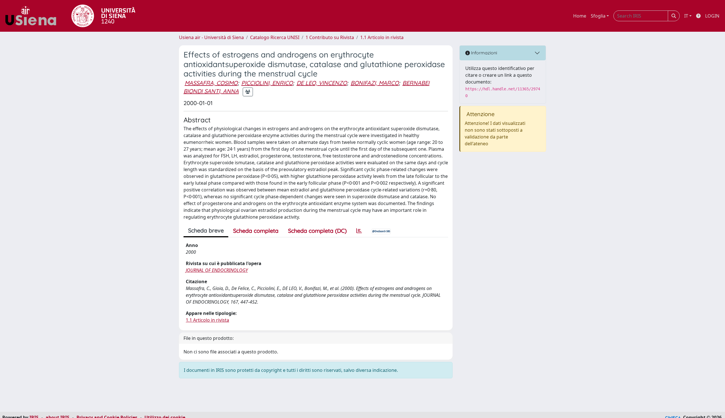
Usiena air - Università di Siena (211, 37)
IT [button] (686, 16)
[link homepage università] (103, 15)
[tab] (359, 231)
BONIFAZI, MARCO (375, 82)
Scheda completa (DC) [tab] (317, 230)
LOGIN (712, 16)
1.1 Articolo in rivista (382, 37)
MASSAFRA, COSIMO (211, 82)
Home (579, 16)
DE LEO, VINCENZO (322, 82)
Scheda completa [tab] (255, 230)
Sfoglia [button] (598, 16)
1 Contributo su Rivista (330, 37)
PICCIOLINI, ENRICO (267, 82)
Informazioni (483, 53)
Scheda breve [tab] (206, 230)
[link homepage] (32, 15)
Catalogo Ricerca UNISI (274, 37)
